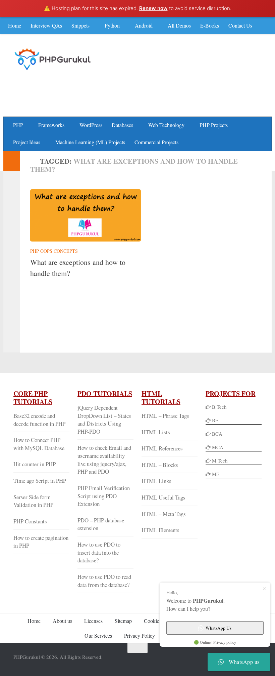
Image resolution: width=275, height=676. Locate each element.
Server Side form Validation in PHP (33, 501)
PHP (18, 124)
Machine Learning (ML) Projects (90, 142)
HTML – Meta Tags (164, 514)
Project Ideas (26, 142)
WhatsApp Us (218, 628)
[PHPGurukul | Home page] (53, 59)
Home (14, 25)
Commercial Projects (156, 142)
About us (62, 620)
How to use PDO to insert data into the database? (98, 552)
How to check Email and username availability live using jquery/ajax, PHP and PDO (104, 459)
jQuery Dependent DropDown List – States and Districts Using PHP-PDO (104, 419)
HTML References (162, 448)
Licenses (93, 620)
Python (112, 25)
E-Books (209, 25)
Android (144, 25)
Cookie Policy (159, 620)
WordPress (90, 124)
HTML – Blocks (160, 465)
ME (215, 474)
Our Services (98, 635)
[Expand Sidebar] (11, 161)
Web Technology (166, 124)
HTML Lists (156, 432)
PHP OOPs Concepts (54, 251)
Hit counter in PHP (34, 464)
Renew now (153, 8)
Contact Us (240, 25)
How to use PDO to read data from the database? (104, 581)
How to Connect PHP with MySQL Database (38, 444)
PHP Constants (30, 521)
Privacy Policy (139, 635)
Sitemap (123, 620)
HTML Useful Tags (163, 497)
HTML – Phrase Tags (165, 416)
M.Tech (220, 460)
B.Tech (219, 406)
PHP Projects (214, 124)
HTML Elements (160, 530)
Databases (122, 124)
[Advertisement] (139, 89)
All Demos (179, 25)
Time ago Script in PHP (39, 480)
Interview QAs (46, 25)
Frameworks (51, 124)
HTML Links (156, 481)
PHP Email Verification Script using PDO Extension (103, 496)
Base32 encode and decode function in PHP (39, 420)
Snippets (80, 25)
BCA (217, 433)
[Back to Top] (137, 648)
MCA (217, 447)
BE (214, 420)
